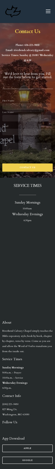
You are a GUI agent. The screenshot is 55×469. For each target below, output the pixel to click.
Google (27, 460)
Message (6, 140)
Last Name (8, 112)
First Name (8, 100)
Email (5, 126)
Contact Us (27, 167)
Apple (27, 448)
